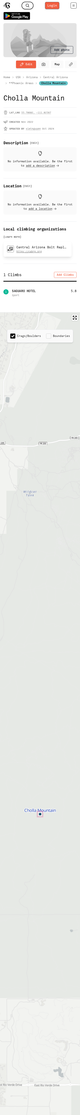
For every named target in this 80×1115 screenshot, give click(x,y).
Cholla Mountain (53, 83)
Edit (29, 64)
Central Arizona (55, 77)
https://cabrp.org (29, 251)
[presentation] (62, 50)
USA (18, 77)
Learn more (12, 236)
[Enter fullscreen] (75, 318)
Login (52, 5)
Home (6, 77)
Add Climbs (65, 275)
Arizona (32, 77)
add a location (40, 209)
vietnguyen (33, 128)
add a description (40, 165)
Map (57, 64)
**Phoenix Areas (21, 83)
